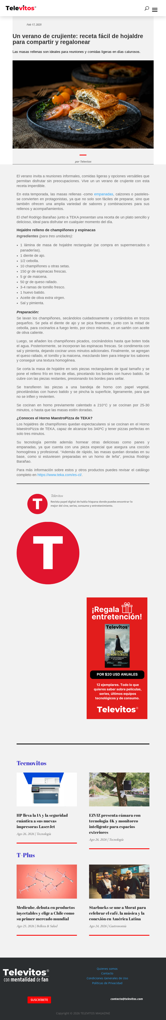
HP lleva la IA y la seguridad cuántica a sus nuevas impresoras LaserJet (42, 820)
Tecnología (43, 833)
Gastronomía (117, 926)
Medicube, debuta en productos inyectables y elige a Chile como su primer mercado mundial (46, 913)
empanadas (103, 194)
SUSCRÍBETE (39, 1000)
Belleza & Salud (46, 926)
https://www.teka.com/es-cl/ (59, 475)
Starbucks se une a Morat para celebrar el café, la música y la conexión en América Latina (117, 913)
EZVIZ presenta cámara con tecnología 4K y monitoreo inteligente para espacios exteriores (114, 823)
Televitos (85, 161)
